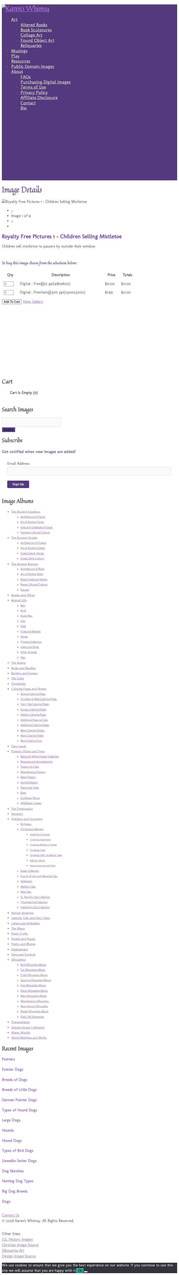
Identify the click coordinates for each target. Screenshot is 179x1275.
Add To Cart (12, 302)
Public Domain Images (32, 66)
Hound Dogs (12, 1140)
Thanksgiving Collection (34, 902)
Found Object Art (37, 40)
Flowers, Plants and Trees (28, 751)
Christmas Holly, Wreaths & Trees (46, 855)
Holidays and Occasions (26, 819)
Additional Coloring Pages (35, 725)
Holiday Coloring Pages (33, 714)
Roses (23, 792)
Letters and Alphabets (25, 923)
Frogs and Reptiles (31, 631)
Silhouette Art (13, 1250)
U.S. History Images (17, 1239)
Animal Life (19, 600)
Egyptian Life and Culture (35, 532)
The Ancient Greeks (24, 537)
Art (14, 19)
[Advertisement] (89, 147)
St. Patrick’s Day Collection (35, 897)
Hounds (8, 1130)
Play (15, 56)
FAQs (26, 76)
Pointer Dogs (12, 1069)
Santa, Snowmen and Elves (42, 865)
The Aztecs (18, 662)
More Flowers (28, 777)
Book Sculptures (36, 30)
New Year (26, 891)
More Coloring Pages (32, 735)
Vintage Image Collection (28, 1027)
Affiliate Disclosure (39, 97)
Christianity (18, 683)
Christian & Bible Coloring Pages (39, 699)
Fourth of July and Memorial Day (39, 876)
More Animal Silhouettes (34, 1006)
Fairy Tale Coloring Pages (35, 704)
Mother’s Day (28, 886)
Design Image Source (19, 1256)
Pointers (8, 1059)
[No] (86, 1271)
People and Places (23, 939)
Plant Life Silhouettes (32, 1016)
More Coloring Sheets (32, 730)
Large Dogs (11, 1120)
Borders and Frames (24, 673)
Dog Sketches (13, 1171)
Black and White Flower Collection (40, 756)
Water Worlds (20, 1032)
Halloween (26, 881)
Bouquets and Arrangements (36, 761)
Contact (28, 103)
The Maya (18, 928)
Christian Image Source (20, 1245)
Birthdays (26, 824)
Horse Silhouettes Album (34, 990)
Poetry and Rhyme (23, 944)
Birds (23, 610)
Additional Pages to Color (34, 720)
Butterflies (26, 616)
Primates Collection (31, 642)
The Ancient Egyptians (25, 511)
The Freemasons (22, 808)
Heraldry (17, 814)
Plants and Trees (30, 787)
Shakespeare (19, 949)
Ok (80, 1270)
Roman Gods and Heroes (34, 579)
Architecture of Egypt (33, 517)
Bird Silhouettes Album (33, 964)
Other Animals (29, 652)
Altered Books (34, 24)
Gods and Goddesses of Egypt (36, 527)
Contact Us (10, 1215)
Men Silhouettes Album (34, 996)
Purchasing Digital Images (46, 82)
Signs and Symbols (23, 954)
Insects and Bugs (30, 647)
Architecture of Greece (33, 543)
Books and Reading (23, 668)
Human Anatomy (22, 913)
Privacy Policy (34, 92)
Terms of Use (33, 87)
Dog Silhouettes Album (33, 985)
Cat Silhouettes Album (33, 969)
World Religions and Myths (29, 1037)
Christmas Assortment (40, 839)
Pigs (23, 657)
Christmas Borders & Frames (43, 844)
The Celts (17, 678)
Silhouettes (18, 959)
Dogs (23, 626)
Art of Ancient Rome (32, 574)
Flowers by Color (30, 766)
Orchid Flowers (29, 782)
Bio (24, 108)
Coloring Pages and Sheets (28, 688)
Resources (20, 61)
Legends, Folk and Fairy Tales (30, 918)
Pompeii (25, 589)
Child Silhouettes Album (34, 975)
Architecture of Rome (32, 569)
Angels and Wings (23, 595)
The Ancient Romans (24, 564)
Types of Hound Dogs (19, 1110)
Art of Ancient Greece (33, 548)
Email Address (18, 463)
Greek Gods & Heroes (32, 553)
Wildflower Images (31, 803)
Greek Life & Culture (32, 558)
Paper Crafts (19, 933)
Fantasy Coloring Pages (33, 709)
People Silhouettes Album (34, 1011)
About (17, 71)
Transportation (20, 1022)
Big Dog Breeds (15, 1191)
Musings (19, 50)
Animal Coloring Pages (33, 694)
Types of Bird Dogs (18, 1150)
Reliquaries (31, 45)
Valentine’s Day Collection (35, 907)
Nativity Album (37, 860)
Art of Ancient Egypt (32, 522)
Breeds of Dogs (14, 1079)
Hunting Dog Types (17, 1181)
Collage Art (31, 35)
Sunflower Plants (30, 798)
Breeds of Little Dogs (19, 1089)
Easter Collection (30, 870)
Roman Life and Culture (34, 584)
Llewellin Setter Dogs (19, 1161)
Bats (23, 605)
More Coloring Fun (31, 740)
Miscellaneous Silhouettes (35, 1001)
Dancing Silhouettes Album (36, 980)
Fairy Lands (18, 746)
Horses (24, 636)
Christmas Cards (37, 850)
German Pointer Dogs (19, 1100)
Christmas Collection (32, 829)
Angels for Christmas (40, 834)
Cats (23, 621)
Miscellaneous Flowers (33, 772)
